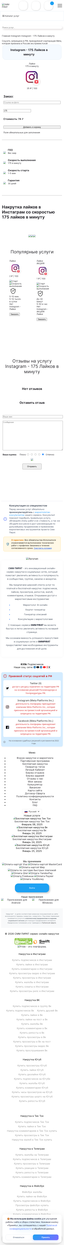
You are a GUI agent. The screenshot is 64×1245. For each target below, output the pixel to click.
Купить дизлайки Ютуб (32, 1074)
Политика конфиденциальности (35, 796)
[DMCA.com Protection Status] (23, 943)
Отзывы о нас (35, 778)
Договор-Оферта (35, 793)
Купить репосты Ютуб (32, 1100)
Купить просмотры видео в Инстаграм (32, 973)
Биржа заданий (35, 775)
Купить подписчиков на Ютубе (32, 1078)
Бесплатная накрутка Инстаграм (32, 839)
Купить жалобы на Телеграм (32, 1154)
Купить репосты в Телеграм (32, 1172)
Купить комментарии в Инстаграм (32, 968)
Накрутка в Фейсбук (32, 1185)
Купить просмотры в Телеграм (32, 1163)
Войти (32, 888)
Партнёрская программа (35, 760)
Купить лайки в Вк (32, 1014)
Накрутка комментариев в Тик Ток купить (32, 1130)
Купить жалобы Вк (32, 1023)
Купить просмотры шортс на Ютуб (32, 1096)
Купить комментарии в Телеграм (32, 1176)
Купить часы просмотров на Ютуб (32, 1092)
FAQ (35, 805)
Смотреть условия (43, 548)
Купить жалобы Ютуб (32, 1083)
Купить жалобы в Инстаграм (32, 982)
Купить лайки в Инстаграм (32, 964)
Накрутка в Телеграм (32, 1148)
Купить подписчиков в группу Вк (32, 1006)
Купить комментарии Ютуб (32, 1087)
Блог (35, 802)
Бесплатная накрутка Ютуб (32, 848)
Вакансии (35, 787)
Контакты (35, 799)
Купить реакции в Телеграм (32, 1168)
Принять (46, 1237)
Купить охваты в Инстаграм (32, 986)
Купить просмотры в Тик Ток (32, 1135)
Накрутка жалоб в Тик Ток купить (32, 1139)
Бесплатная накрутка (35, 763)
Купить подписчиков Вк (20, 1010)
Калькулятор (35, 784)
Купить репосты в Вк (32, 1032)
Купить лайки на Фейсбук (32, 1196)
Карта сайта (35, 790)
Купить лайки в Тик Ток (32, 1126)
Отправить (32, 466)
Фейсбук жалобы (32, 1191)
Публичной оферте (49, 923)
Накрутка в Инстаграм (32, 953)
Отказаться (18, 1237)
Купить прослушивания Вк (32, 1050)
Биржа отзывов (35, 772)
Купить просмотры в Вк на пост (32, 1041)
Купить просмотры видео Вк (32, 1046)
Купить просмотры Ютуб (32, 1065)
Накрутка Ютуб (32, 1059)
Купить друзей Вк (47, 1010)
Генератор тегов (35, 766)
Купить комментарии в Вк (32, 1028)
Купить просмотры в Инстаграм (32, 977)
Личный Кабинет (35, 769)
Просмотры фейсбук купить (32, 1205)
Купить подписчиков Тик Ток (32, 1121)
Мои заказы (35, 781)
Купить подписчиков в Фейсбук (32, 1200)
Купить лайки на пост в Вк (32, 1019)
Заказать (15, 314)
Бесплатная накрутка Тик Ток (32, 821)
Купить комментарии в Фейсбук (32, 1214)
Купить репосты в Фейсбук (32, 1209)
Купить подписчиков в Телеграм (32, 1159)
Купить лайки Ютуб (32, 1069)
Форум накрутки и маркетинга (35, 757)
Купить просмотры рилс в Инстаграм (32, 991)
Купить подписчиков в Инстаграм (32, 960)
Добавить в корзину (32, 127)
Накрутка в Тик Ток (32, 1115)
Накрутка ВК (32, 1000)
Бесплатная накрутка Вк (32, 830)
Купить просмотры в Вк (32, 1037)
